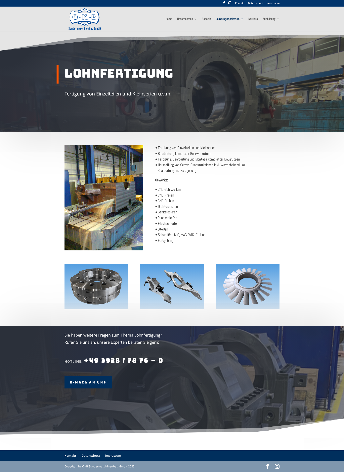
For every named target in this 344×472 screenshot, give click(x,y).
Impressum (273, 3)
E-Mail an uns (88, 382)
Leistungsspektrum (227, 19)
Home (169, 19)
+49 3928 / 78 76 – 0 (124, 360)
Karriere (253, 19)
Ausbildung (269, 19)
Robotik (206, 19)
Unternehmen (185, 19)
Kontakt (239, 3)
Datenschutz (255, 3)
